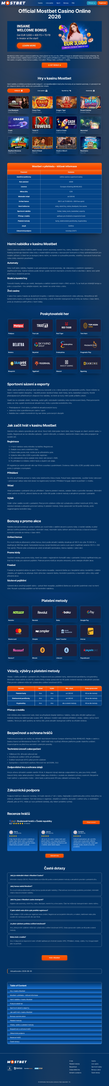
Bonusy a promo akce (17, 1016)
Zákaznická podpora (17, 1033)
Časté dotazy (15, 1042)
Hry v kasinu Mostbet (17, 991)
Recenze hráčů (15, 1037)
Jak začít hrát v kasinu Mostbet (21, 1012)
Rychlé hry (65, 90)
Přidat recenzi (91, 822)
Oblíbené (17, 90)
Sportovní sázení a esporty (19, 1008)
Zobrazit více (54, 856)
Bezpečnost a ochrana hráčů (20, 1029)
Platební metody (16, 1020)
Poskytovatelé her (16, 1004)
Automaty (89, 90)
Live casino (41, 90)
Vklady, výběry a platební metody (22, 1025)
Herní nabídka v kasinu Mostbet (21, 999)
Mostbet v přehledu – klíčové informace (24, 995)
